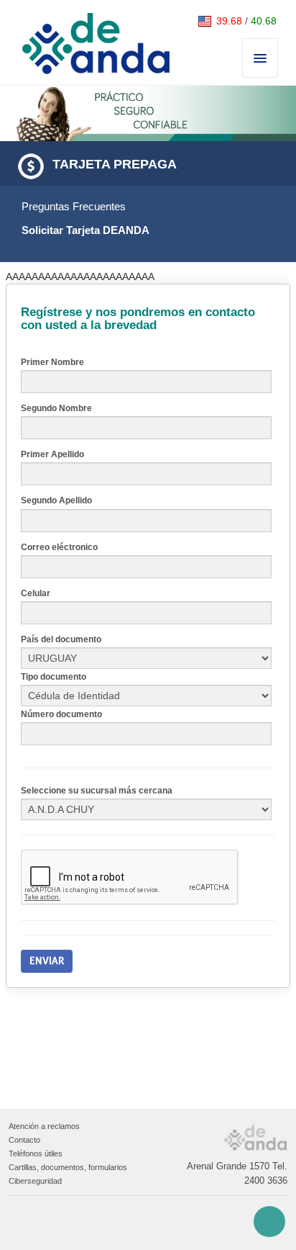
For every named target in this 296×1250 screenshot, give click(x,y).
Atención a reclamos (44, 1126)
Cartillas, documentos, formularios (68, 1167)
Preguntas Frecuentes (74, 206)
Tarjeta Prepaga (114, 163)
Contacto (24, 1140)
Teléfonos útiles (36, 1153)
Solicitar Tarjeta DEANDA (85, 230)
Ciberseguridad (35, 1181)
